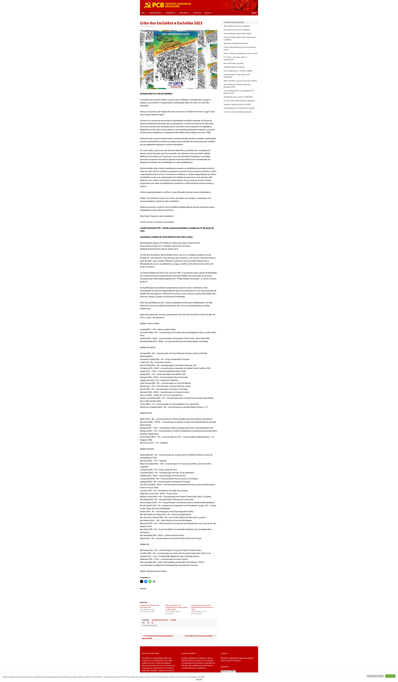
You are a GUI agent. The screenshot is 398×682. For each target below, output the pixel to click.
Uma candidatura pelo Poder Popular (238, 33)
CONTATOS (197, 13)
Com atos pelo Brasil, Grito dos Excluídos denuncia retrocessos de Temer (202, 607)
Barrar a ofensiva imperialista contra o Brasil (240, 53)
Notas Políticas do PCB (160, 620)
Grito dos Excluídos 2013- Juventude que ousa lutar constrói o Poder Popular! (176, 607)
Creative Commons (233, 660)
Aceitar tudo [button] (390, 676)
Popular (173, 620)
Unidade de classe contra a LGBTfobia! (238, 97)
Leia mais (199, 679)
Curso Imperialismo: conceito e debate (238, 71)
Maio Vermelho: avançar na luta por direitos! (240, 81)
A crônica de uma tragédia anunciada (238, 112)
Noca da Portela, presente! (233, 63)
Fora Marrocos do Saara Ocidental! (237, 30)
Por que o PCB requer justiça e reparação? (239, 101)
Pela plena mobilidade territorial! (236, 43)
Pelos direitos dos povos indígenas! (237, 26)
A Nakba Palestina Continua (234, 67)
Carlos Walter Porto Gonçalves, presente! (199, 636)
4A (148, 622)
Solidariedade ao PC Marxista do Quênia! (239, 108)
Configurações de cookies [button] (375, 676)
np (152, 622)
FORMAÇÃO (170, 13)
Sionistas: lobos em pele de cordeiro (237, 104)
